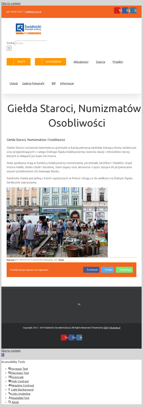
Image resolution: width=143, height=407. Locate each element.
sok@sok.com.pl (33, 12)
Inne (61, 260)
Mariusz (10, 260)
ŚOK (106, 328)
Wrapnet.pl (115, 328)
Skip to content (11, 3)
